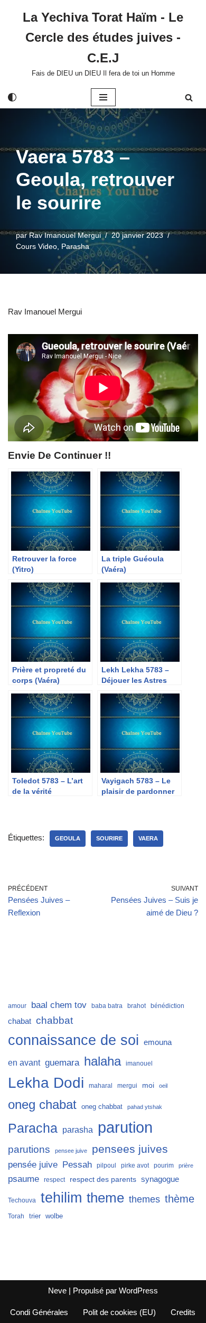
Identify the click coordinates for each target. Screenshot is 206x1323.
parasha (77, 1129)
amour (17, 1006)
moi (148, 1085)
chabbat (54, 1020)
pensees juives (130, 1149)
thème (179, 1199)
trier (35, 1216)
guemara (62, 1062)
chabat (19, 1021)
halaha (102, 1061)
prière (186, 1165)
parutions (29, 1149)
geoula (67, 838)
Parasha (75, 247)
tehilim (61, 1198)
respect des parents (103, 1179)
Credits (183, 1312)
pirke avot (135, 1165)
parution (125, 1127)
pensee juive (71, 1151)
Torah (16, 1216)
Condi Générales (39, 1312)
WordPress (138, 1290)
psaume (23, 1179)
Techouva (22, 1200)
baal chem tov (59, 1005)
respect (54, 1179)
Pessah (77, 1164)
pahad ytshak (144, 1107)
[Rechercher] (189, 97)
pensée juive (33, 1165)
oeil (163, 1086)
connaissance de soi (73, 1040)
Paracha (33, 1128)
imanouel (139, 1063)
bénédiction (167, 1006)
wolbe (54, 1216)
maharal (101, 1085)
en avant (24, 1062)
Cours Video (36, 247)
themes (144, 1199)
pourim (164, 1165)
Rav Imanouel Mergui (65, 235)
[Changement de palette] (12, 97)
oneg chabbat (102, 1107)
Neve (57, 1290)
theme (105, 1198)
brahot (136, 1006)
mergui (127, 1085)
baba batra (107, 1006)
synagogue (160, 1179)
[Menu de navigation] (103, 97)
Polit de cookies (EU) (119, 1312)
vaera (148, 838)
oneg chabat (42, 1104)
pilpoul (106, 1165)
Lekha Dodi (46, 1083)
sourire (109, 838)
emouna (158, 1042)
